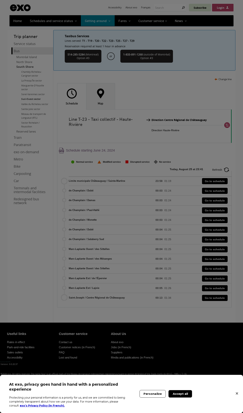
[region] (121, 394)
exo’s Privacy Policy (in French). (42, 405)
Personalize (153, 394)
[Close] (237, 393)
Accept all (180, 394)
